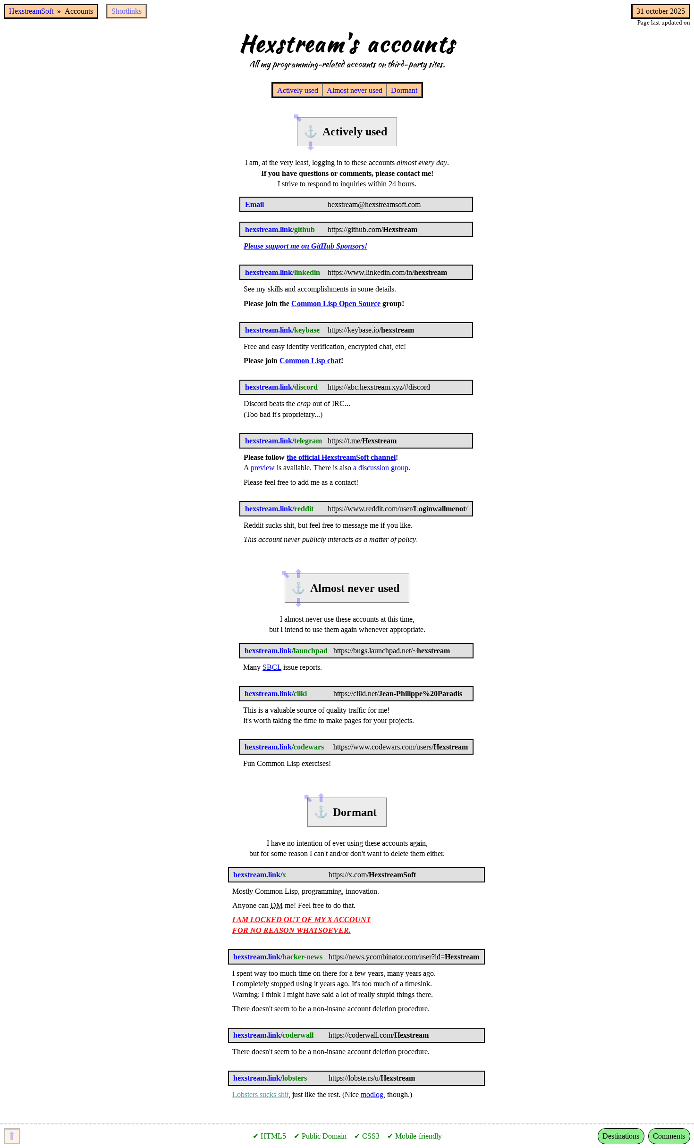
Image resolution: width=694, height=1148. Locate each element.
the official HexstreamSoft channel (341, 457)
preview (263, 468)
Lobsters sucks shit (260, 1094)
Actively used (297, 90)
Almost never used (354, 90)
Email (254, 204)
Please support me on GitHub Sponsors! (305, 246)
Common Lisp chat (310, 361)
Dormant (404, 90)
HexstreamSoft (31, 11)
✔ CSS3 (367, 1136)
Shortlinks (126, 11)
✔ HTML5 (269, 1136)
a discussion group (380, 468)
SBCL (271, 667)
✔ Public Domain (320, 1136)
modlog (372, 1094)
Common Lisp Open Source (336, 303)
